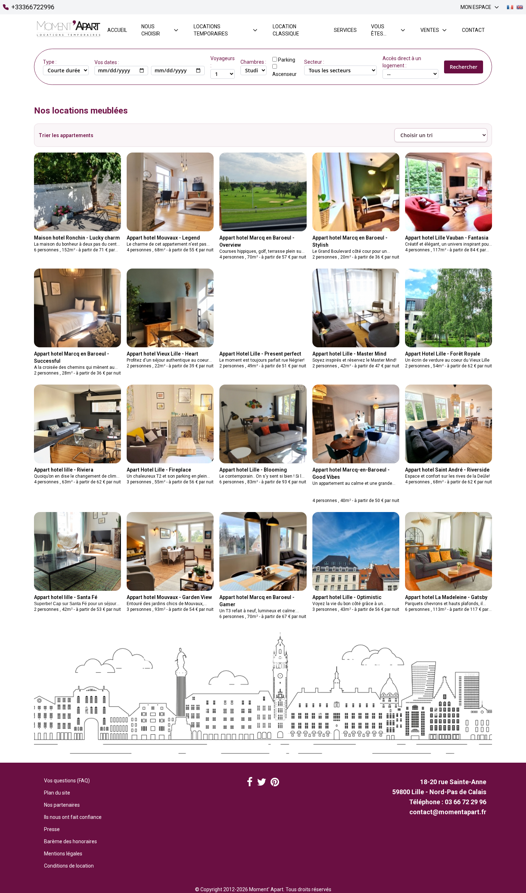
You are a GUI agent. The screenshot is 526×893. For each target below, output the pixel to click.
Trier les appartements (66, 135)
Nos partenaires (62, 805)
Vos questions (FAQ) (67, 780)
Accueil (117, 30)
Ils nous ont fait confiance (73, 817)
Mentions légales (63, 853)
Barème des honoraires (70, 841)
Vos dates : (106, 62)
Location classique (286, 30)
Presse (52, 829)
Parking (286, 60)
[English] (519, 7)
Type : (50, 62)
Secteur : (314, 62)
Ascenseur (284, 74)
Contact (473, 30)
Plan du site (57, 793)
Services (345, 30)
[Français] (510, 7)
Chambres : (253, 62)
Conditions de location (69, 866)
